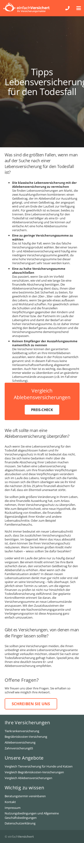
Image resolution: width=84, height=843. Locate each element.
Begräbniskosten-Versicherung (26, 736)
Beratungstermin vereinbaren (25, 796)
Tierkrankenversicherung (22, 731)
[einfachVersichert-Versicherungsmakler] (26, 7)
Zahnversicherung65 (19, 748)
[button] (79, 8)
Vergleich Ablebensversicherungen (28, 778)
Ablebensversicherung (20, 742)
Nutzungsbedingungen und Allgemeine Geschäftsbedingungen (32, 815)
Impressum (13, 808)
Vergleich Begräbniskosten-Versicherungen (34, 772)
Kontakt (10, 802)
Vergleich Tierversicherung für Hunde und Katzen (39, 766)
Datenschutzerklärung (20, 823)
